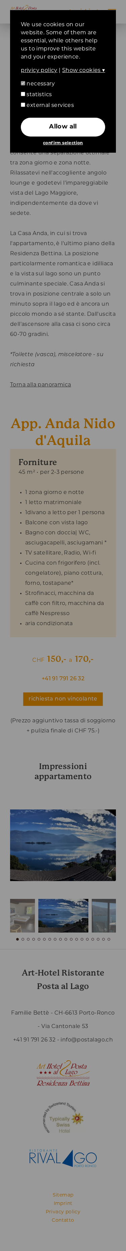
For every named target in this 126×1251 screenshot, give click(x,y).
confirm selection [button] (63, 143)
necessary (40, 84)
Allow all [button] (63, 127)
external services (49, 105)
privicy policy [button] (39, 70)
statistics (38, 95)
